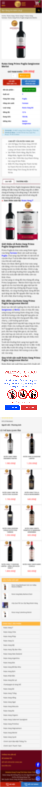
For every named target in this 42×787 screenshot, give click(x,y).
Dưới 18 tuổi (29, 407)
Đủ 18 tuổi (12, 407)
